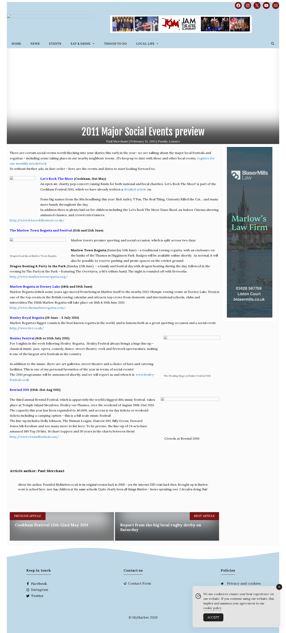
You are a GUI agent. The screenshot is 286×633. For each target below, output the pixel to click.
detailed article (135, 189)
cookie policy (212, 608)
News (35, 43)
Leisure (174, 141)
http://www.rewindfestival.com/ (34, 437)
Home (16, 43)
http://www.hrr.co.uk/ (27, 328)
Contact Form (139, 583)
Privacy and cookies (244, 583)
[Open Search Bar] (272, 43)
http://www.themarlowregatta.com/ (38, 308)
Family (162, 141)
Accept (213, 617)
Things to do (115, 43)
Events (55, 43)
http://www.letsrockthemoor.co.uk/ (37, 220)
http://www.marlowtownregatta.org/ (39, 277)
